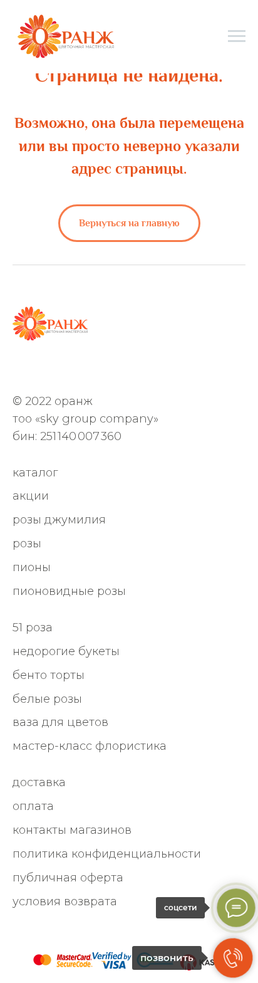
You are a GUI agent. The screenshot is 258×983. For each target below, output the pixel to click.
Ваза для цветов (60, 722)
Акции (31, 496)
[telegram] (41, 369)
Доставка (39, 782)
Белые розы (47, 699)
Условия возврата (65, 901)
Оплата (33, 806)
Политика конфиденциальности (107, 854)
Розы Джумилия (59, 520)
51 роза (33, 627)
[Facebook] (82, 369)
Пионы (32, 567)
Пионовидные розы (69, 591)
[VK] (103, 369)
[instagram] (62, 369)
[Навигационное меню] (236, 36)
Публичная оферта (68, 878)
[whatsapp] (20, 369)
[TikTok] (124, 369)
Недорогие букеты (66, 651)
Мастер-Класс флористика (90, 746)
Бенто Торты (49, 675)
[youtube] (144, 369)
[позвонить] (233, 958)
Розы (27, 543)
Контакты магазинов (72, 830)
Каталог (35, 473)
